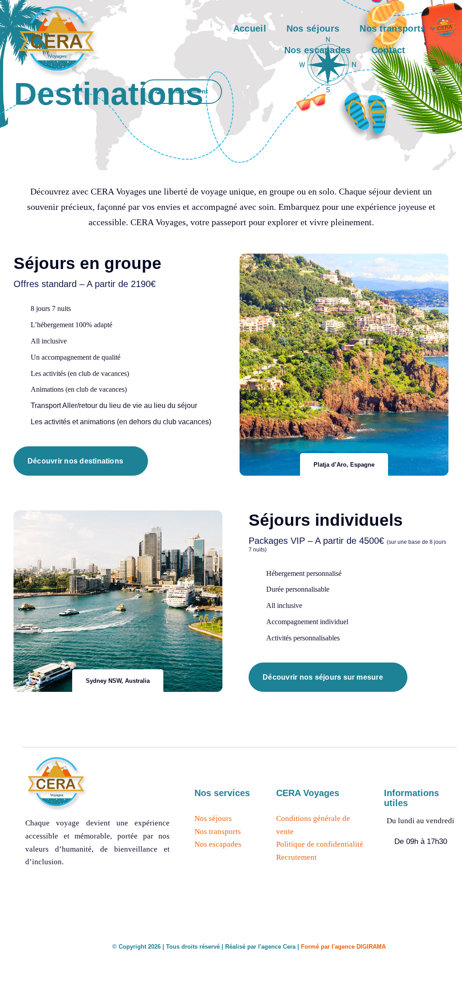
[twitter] (405, 945)
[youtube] (436, 945)
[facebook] (389, 945)
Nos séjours (213, 818)
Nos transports (217, 831)
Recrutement (296, 857)
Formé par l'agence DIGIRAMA (343, 946)
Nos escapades (217, 844)
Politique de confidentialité (319, 844)
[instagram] (420, 945)
